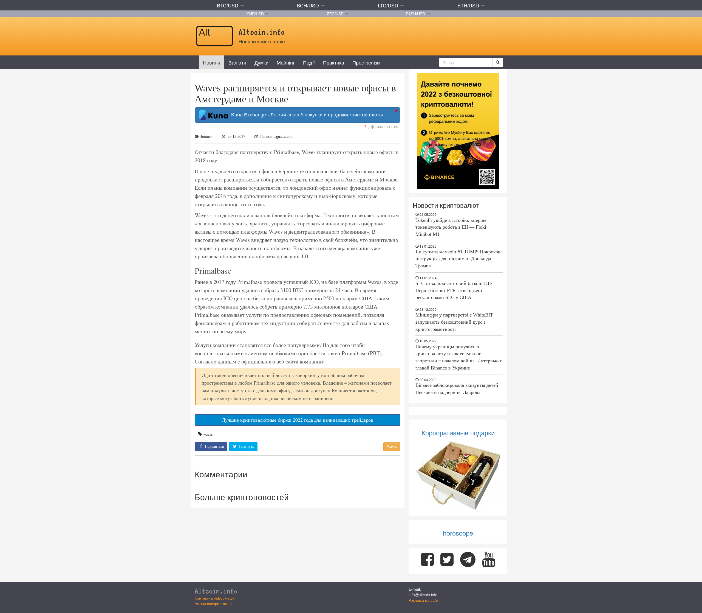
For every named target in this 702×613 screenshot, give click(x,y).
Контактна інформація (215, 598)
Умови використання (213, 603)
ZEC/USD (335, 13)
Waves (392, 446)
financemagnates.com (276, 137)
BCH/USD (308, 5)
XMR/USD (255, 13)
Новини (211, 62)
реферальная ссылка (382, 126)
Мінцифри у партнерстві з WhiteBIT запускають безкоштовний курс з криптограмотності (454, 322)
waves (208, 434)
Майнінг (286, 62)
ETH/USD (468, 5)
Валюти (237, 62)
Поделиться (214, 446)
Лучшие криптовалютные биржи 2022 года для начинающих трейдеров (297, 419)
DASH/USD (415, 13)
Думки (261, 62)
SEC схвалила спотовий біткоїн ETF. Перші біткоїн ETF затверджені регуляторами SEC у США (454, 290)
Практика (333, 62)
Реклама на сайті (424, 600)
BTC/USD (227, 5)
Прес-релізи (366, 62)
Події (309, 62)
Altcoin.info (216, 590)
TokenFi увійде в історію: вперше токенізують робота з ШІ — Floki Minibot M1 (450, 227)
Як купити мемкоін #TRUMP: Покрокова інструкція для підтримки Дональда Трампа (459, 258)
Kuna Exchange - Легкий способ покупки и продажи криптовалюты (305, 114)
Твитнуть (245, 446)
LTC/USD (388, 5)
